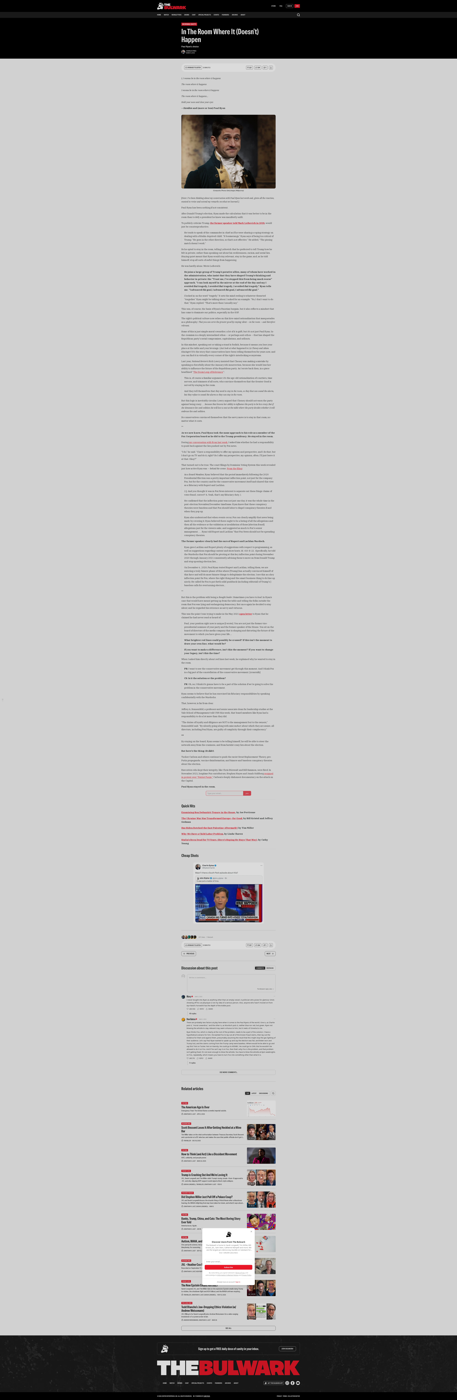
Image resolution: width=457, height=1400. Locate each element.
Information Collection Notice (227, 1275)
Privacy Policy (246, 1275)
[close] (251, 1231)
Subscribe (228, 1267)
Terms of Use (240, 1273)
